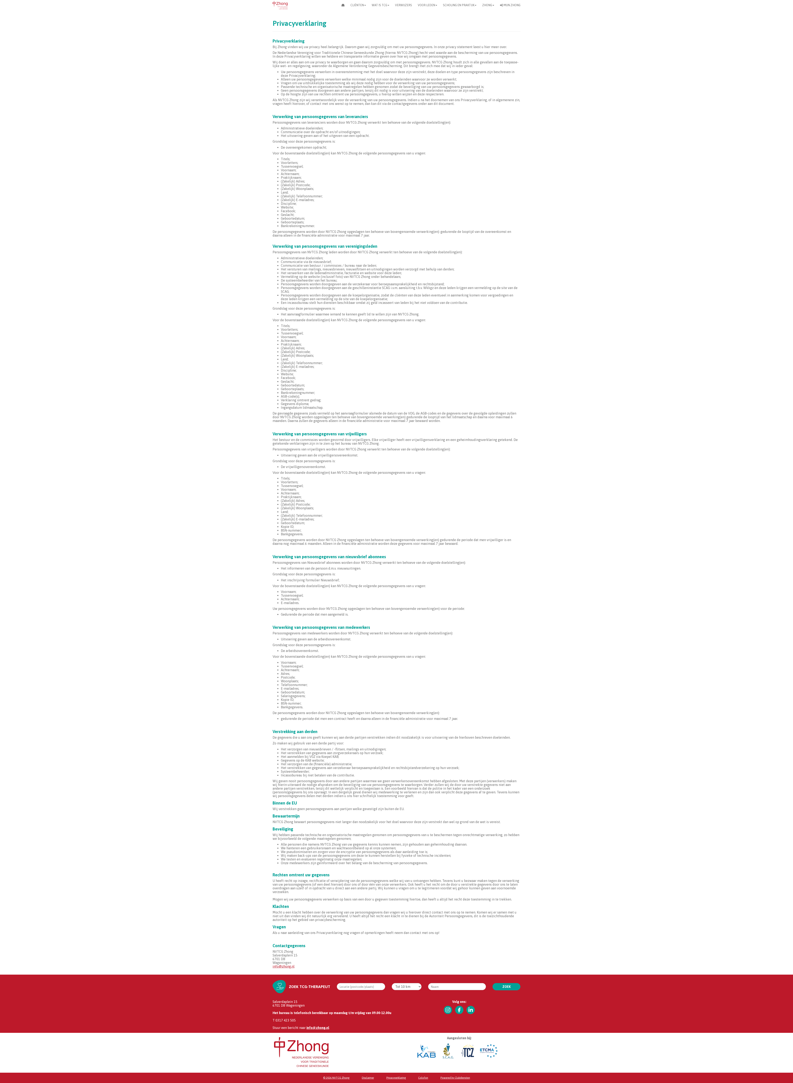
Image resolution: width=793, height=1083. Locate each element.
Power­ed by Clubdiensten (455, 1077)
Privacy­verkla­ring (396, 1077)
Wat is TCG (379, 5)
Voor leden (426, 5)
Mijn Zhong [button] (511, 5)
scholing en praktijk (458, 5)
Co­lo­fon (423, 1077)
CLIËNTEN (357, 5)
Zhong (487, 5)
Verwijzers (403, 5)
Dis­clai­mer (368, 1077)
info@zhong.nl (283, 966)
